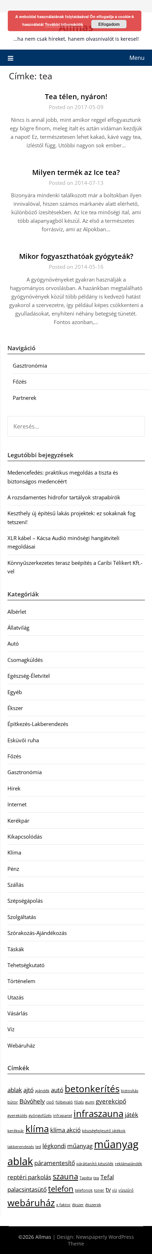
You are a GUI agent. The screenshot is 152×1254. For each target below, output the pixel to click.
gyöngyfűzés (40, 1115)
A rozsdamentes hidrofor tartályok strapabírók (63, 497)
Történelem (21, 981)
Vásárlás (17, 1013)
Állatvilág (18, 627)
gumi (89, 1102)
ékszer (78, 1204)
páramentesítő (54, 1163)
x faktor (63, 1204)
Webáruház (21, 1045)
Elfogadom (109, 24)
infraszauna (98, 1113)
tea (96, 1177)
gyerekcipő (111, 1101)
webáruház (31, 1202)
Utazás (15, 997)
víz (114, 1190)
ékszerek (93, 1204)
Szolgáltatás (21, 916)
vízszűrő (126, 1190)
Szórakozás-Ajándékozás (37, 932)
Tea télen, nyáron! (76, 96)
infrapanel (62, 1115)
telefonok (84, 1190)
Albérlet (16, 611)
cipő (50, 1102)
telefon (61, 1189)
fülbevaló (64, 1102)
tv (108, 1189)
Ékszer (15, 707)
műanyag (80, 1146)
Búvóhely (32, 1101)
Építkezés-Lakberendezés (37, 723)
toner (99, 1190)
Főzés (20, 381)
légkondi (54, 1146)
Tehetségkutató (26, 965)
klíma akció (65, 1130)
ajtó (28, 1090)
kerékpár (15, 1130)
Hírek (14, 788)
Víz (10, 1029)
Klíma (14, 852)
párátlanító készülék (94, 1163)
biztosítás (129, 1090)
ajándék (42, 1090)
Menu (137, 58)
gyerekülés (17, 1115)
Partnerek (24, 397)
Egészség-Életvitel (28, 675)
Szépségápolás (25, 900)
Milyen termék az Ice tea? (76, 172)
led (38, 1146)
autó (57, 1090)
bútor (12, 1102)
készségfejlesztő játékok (103, 1130)
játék (131, 1115)
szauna (65, 1176)
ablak (14, 1090)
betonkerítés (92, 1088)
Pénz (13, 868)
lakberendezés (20, 1146)
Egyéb (14, 692)
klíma (37, 1128)
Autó (13, 643)
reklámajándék (128, 1163)
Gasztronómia (30, 365)
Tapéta (86, 1177)
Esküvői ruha (23, 740)
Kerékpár (18, 820)
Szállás (15, 884)
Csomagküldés (25, 659)
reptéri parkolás (29, 1177)
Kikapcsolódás (24, 836)
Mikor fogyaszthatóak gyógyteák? (76, 256)
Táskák (15, 949)
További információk (64, 24)
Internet (17, 804)
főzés (79, 1102)
